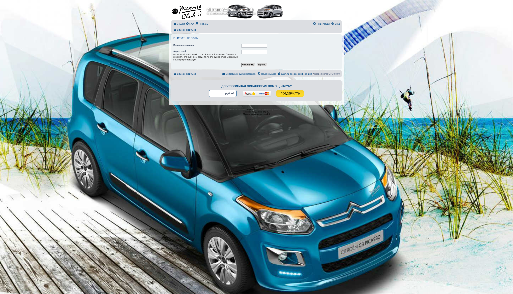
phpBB (250, 109)
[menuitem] (190, 23)
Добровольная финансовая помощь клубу (256, 86)
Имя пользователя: (184, 45)
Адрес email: (180, 51)
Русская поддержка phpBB (256, 112)
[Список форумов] (189, 10)
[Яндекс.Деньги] (250, 93)
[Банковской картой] (264, 93)
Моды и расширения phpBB (256, 114)
